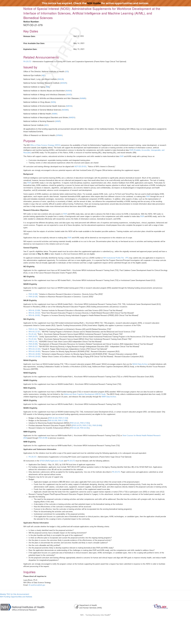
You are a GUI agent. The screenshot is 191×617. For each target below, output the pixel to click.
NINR (58, 121)
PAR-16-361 (84, 428)
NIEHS (69, 106)
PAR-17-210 (62, 418)
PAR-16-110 (53, 418)
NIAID (69, 94)
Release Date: (29, 36)
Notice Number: (31, 21)
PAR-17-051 (87, 425)
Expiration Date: (30, 49)
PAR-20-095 (33, 344)
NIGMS (65, 109)
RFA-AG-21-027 (34, 332)
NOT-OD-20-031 (81, 167)
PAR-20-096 (42, 438)
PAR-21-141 (33, 342)
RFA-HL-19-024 (34, 313)
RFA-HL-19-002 (34, 315)
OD (66, 71)
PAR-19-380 (33, 294)
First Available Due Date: (34, 43)
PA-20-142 (32, 334)
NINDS (72, 117)
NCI (46, 125)
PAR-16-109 (52, 420)
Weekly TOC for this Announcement (14, 594)
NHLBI (60, 79)
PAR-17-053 (84, 423)
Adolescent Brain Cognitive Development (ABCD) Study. (85, 394)
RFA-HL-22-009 (34, 310)
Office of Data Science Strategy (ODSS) (45, 145)
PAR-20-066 (97, 425)
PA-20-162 (32, 339)
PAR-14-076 (77, 425)
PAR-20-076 (33, 337)
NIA (47, 86)
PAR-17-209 (62, 420)
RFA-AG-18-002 (34, 354)
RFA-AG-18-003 (34, 351)
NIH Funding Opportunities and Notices (16, 596)
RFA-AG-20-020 (34, 357)
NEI (43, 75)
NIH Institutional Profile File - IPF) (116, 258)
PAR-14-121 (74, 423)
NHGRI (64, 83)
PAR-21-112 (33, 329)
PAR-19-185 (33, 297)
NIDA (53, 102)
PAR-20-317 (33, 347)
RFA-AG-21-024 (34, 349)
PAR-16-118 (74, 428)
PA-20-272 (27, 62)
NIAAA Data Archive (140, 364)
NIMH (54, 113)
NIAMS (83, 98)
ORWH (59, 135)
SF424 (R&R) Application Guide (51, 461)
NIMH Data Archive (109, 397)
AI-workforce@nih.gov (37, 585)
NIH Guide (94, 3)
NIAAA (68, 90)
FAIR (121, 156)
